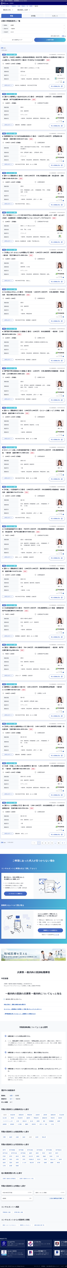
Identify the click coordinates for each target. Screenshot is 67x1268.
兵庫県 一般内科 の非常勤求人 (9, 1178)
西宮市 (50, 1153)
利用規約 (43, 1266)
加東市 (17, 1162)
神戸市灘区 (21, 1150)
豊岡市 (23, 1156)
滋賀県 (10, 1137)
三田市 (23, 1159)
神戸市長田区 (40, 1150)
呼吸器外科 (36, 1118)
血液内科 (38, 1114)
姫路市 (30, 1153)
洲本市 (56, 1153)
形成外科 (60, 1118)
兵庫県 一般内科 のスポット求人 (27, 1178)
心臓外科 (28, 1118)
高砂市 (4, 1159)
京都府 (17, 1137)
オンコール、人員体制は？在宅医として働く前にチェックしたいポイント (23, 1009)
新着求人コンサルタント (25, 1225)
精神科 (38, 1121)
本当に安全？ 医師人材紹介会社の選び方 (15, 1004)
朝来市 (60, 1159)
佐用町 (10, 1165)
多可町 (38, 1162)
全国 (11, 1095)
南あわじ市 (52, 1159)
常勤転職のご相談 (7, 1212)
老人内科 (5, 1118)
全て (11, 1099)
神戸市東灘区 (12, 1150)
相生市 (17, 1156)
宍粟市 (10, 1162)
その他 (52, 1124)
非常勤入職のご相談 (18, 1212)
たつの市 (24, 1162)
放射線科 (12, 1124)
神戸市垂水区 (59, 1150)
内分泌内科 (61, 1114)
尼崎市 (37, 1153)
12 (58, 843)
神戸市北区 (5, 1153)
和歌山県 (44, 1137)
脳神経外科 (44, 1118)
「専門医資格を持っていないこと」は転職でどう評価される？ (20, 1014)
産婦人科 (25, 1121)
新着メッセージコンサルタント (9, 1225)
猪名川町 (32, 1162)
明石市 (43, 1153)
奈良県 (36, 1137)
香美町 (17, 1165)
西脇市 (44, 1156)
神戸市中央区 (14, 1153)
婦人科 (31, 1121)
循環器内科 (21, 1114)
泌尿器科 (5, 1124)
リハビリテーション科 (8, 1121)
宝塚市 (50, 1156)
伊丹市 (10, 1156)
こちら (56, 934)
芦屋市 (4, 1156)
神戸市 (4, 1150)
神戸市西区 (23, 1153)
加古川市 (31, 1156)
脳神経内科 (53, 1114)
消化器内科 (12, 1114)
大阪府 (23, 1137)
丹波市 (45, 1159)
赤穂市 (37, 1156)
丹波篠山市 (31, 1159)
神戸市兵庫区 (30, 1150)
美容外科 (34, 1124)
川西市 (10, 1159)
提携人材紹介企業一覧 (39, 1225)
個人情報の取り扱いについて (53, 1266)
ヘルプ (62, 1266)
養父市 (38, 1159)
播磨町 (51, 1162)
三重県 (4, 1137)
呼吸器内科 (29, 1114)
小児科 (17, 1121)
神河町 (58, 1162)
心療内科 (45, 1114)
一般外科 (12, 1118)
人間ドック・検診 (43, 1124)
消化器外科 (20, 1118)
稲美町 (45, 1162)
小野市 (17, 1159)
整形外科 (53, 1118)
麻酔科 (26, 1124)
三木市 (57, 1156)
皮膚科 (58, 1121)
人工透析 (20, 1124)
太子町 (4, 1165)
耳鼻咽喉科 (51, 1121)
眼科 (44, 1121)
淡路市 (4, 1162)
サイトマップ (37, 1266)
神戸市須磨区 (49, 1150)
